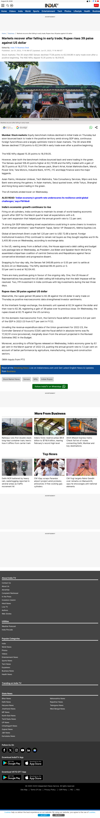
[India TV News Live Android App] (12, 763)
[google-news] (34, 750)
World (28, 11)
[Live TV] (96, 5)
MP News (5, 712)
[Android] (90, 1)
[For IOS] (33, 777)
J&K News (6, 733)
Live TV (5, 607)
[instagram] (16, 750)
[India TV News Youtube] (98, 1)
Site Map (23, 790)
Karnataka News (8, 736)
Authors (5, 610)
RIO (71, 790)
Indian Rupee (47, 379)
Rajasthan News (56, 702)
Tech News (6, 664)
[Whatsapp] (90, 127)
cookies (92, 812)
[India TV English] (51, 6)
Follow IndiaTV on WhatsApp (48, 386)
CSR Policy (63, 790)
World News (6, 647)
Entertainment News (10, 657)
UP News (5, 722)
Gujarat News (7, 729)
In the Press (6, 597)
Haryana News (8, 705)
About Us (5, 586)
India (20, 11)
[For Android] (12, 777)
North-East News (8, 716)
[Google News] (8, 127)
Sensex (26, 379)
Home (4, 11)
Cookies (7, 812)
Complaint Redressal (10, 593)
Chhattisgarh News (9, 726)
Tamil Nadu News (9, 719)
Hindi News (6, 603)
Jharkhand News (8, 709)
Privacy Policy (50, 790)
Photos (68, 11)
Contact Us (6, 583)
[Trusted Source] (21, 127)
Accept (44, 815)
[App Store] (33, 763)
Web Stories (6, 614)
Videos (12, 11)
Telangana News (56, 705)
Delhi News (6, 702)
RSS (78, 790)
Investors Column (9, 600)
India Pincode (7, 630)
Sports (36, 11)
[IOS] (87, 1)
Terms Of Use (35, 790)
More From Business (50, 413)
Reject (58, 815)
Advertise (5, 590)
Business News (8, 671)
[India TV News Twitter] (95, 1)
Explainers (6, 667)
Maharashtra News (57, 698)
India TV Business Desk (19, 48)
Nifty (36, 379)
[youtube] (22, 750)
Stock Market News (11, 379)
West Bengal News (57, 709)
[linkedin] (28, 750)
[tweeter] (10, 750)
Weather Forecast (9, 626)
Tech (59, 11)
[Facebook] (4, 750)
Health (87, 11)
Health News (7, 674)
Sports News (7, 661)
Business (11, 33)
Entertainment (48, 11)
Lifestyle (78, 11)
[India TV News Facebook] (93, 1)
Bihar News (6, 698)
